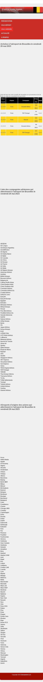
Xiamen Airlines (5, 390)
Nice (1, 602)
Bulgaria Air (4, 280)
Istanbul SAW (4, 555)
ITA (1, 325)
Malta (2, 580)
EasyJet (3, 297)
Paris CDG (3, 606)
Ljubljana (3, 565)
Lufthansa (3, 337)
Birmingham (4, 488)
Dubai (2, 518)
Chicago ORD (5, 508)
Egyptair (3, 301)
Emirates (3, 303)
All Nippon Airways (6, 270)
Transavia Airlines (6, 376)
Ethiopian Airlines (6, 305)
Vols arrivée (6, 29)
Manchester (4, 582)
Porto (11, 106)
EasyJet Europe (5, 299)
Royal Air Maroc (5, 349)
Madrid (2, 573)
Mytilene (3, 594)
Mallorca (3, 578)
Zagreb (2, 659)
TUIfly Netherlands (6, 380)
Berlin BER (4, 482)
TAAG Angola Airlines (7, 368)
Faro (1, 529)
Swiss (2, 366)
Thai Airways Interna (7, 374)
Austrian (3, 274)
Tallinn (2, 630)
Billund (2, 486)
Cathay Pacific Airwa (7, 282)
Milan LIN (3, 586)
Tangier (2, 632)
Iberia (2, 323)
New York (3, 598)
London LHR (4, 567)
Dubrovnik (3, 523)
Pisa (1, 610)
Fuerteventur (4, 537)
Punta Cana (4, 616)
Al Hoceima (4, 463)
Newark (2, 600)
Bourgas (3, 496)
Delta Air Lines (5, 294)
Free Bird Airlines (6, 311)
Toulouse (3, 641)
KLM (1, 331)
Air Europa (3, 262)
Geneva (3, 539)
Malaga (2, 575)
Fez (1, 531)
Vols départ (6, 25)
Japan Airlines (5, 327)
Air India (3, 266)
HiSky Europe (4, 321)
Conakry (3, 510)
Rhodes (3, 618)
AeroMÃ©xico (4, 250)
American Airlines (6, 272)
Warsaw (3, 653)
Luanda (2, 569)
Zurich (2, 663)
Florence (3, 533)
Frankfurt (3, 535)
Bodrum (3, 490)
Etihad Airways (5, 307)
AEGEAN (3, 244)
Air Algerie (3, 252)
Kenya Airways (5, 329)
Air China (3, 260)
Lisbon (2, 563)
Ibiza (2, 551)
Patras (2, 608)
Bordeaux (3, 494)
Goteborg (3, 541)
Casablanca (4, 504)
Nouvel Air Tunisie (6, 341)
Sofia (2, 626)
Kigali (2, 559)
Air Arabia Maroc (5, 254)
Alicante (3, 468)
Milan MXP (4, 588)
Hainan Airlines (5, 319)
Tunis (2, 643)
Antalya (2, 474)
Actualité (5, 33)
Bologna (3, 492)
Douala (2, 516)
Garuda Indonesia (6, 315)
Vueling (2, 388)
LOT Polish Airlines (6, 335)
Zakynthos (3, 661)
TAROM (2, 372)
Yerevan (3, 657)
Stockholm (3, 628)
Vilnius (2, 651)
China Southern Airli (6, 286)
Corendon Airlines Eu (7, 290)
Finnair (2, 309)
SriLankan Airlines (6, 362)
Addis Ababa (4, 459)
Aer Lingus (4, 246)
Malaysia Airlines (5, 339)
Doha (2, 514)
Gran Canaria (4, 543)
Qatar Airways (4, 347)
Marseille (3, 584)
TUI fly (2, 378)
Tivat (2, 639)
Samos (2, 624)
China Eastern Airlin (6, 284)
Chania (2, 506)
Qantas (2, 345)
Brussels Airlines (26, 106)
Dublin (2, 521)
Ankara (2, 472)
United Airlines (5, 386)
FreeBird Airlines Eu (6, 313)
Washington (4, 655)
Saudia (2, 356)
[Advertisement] (21, 70)
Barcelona (3, 478)
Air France (3, 264)
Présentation (6, 21)
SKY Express (4, 360)
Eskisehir (3, 527)
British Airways (5, 276)
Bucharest (3, 498)
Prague (2, 614)
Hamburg (3, 545)
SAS (1, 354)
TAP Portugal (26, 113)
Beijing (2, 480)
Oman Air (3, 343)
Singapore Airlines (6, 358)
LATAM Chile (4, 333)
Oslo (1, 604)
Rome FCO (4, 622)
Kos (1, 561)
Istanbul (3, 553)
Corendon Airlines (6, 288)
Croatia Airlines (5, 292)
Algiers (2, 466)
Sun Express (4, 364)
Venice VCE (4, 647)
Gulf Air (2, 317)
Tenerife (3, 637)
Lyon (2, 571)
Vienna (2, 649)
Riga (2, 620)
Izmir (2, 557)
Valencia (3, 645)
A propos (5, 37)
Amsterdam (4, 470)
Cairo (2, 502)
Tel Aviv (2, 635)
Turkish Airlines (5, 384)
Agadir (2, 461)
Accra (2, 457)
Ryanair (26, 119)
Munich (2, 592)
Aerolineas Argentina (7, 248)
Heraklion (3, 549)
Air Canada (4, 258)
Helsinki (3, 547)
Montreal (3, 590)
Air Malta (3, 268)
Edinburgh (3, 525)
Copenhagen (4, 512)
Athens (2, 476)
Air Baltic (3, 256)
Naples (2, 596)
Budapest (3, 500)
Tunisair (3, 382)
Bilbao (2, 484)
